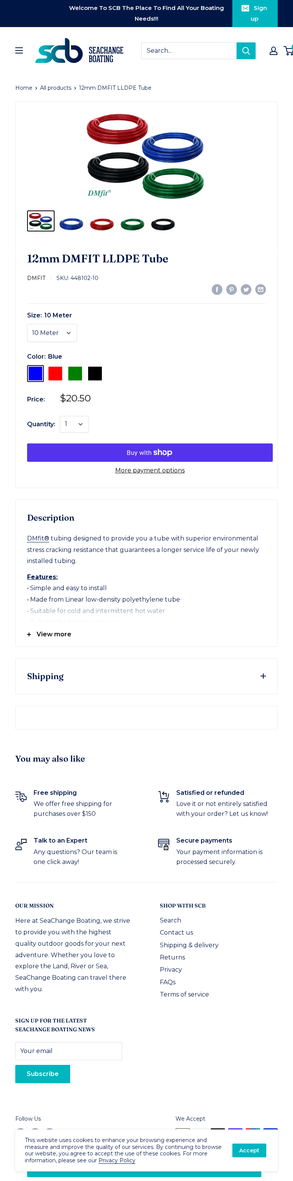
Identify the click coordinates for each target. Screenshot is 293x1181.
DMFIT (36, 278)
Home (23, 87)
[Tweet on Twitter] (246, 289)
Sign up (259, 13)
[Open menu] (19, 50)
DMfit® (38, 538)
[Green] (75, 373)
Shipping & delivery (189, 945)
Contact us (176, 932)
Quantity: (41, 424)
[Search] (246, 50)
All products (55, 87)
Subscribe (43, 1073)
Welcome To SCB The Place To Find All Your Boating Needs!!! (146, 13)
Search (170, 920)
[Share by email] (260, 289)
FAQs (167, 982)
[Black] (95, 373)
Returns (172, 957)
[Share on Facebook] (217, 289)
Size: (49, 315)
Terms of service (184, 994)
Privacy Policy (116, 1160)
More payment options (150, 470)
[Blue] (35, 373)
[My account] (273, 51)
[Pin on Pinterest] (231, 289)
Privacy (171, 969)
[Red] (55, 373)
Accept (249, 1150)
